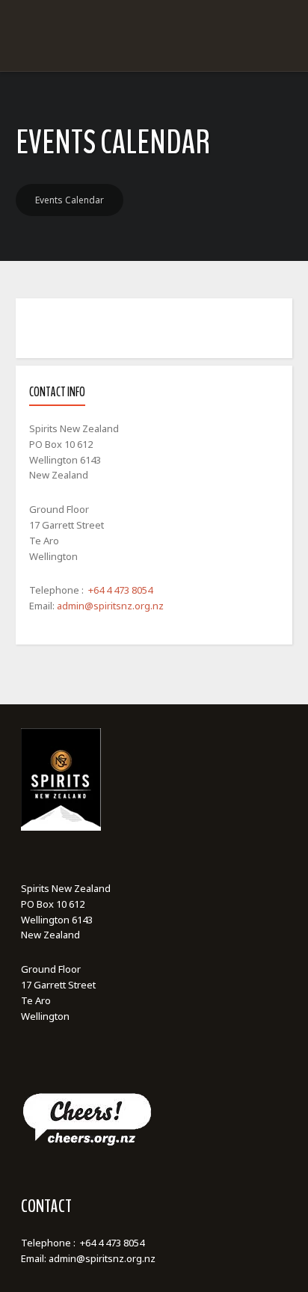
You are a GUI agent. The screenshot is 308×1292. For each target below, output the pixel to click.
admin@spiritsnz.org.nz (110, 605)
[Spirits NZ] (153, 76)
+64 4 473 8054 (120, 590)
